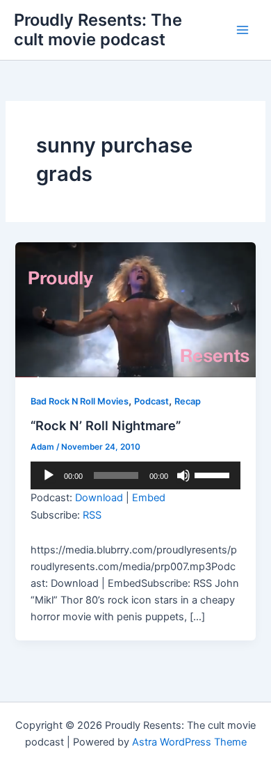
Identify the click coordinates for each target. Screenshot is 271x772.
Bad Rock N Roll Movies (80, 401)
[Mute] (183, 475)
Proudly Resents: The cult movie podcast (98, 29)
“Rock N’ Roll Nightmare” (106, 425)
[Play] (49, 475)
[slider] (214, 474)
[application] (135, 475)
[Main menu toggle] (242, 30)
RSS (92, 515)
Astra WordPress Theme (189, 742)
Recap (187, 401)
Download (99, 497)
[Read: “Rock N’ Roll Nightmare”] (135, 309)
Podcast (151, 401)
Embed (148, 497)
